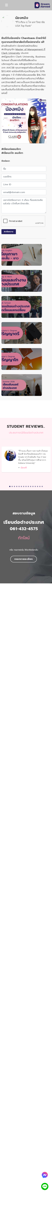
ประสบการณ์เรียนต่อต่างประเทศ (26, 433)
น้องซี (24, 467)
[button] (9, 486)
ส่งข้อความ (8, 231)
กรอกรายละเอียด (23, 559)
